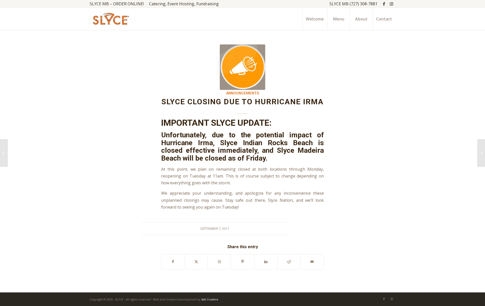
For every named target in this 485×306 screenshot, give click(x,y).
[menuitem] (118, 4)
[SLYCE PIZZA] (110, 19)
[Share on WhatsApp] (219, 261)
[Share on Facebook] (173, 261)
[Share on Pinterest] (242, 261)
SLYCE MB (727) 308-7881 (353, 4)
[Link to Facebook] (383, 4)
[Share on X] (196, 261)
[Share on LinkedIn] (265, 261)
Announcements (242, 93)
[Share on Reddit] (289, 261)
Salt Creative (209, 299)
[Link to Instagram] (391, 4)
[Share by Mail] (312, 261)
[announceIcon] (242, 67)
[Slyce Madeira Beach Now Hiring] (4, 153)
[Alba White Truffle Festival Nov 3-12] (481, 153)
